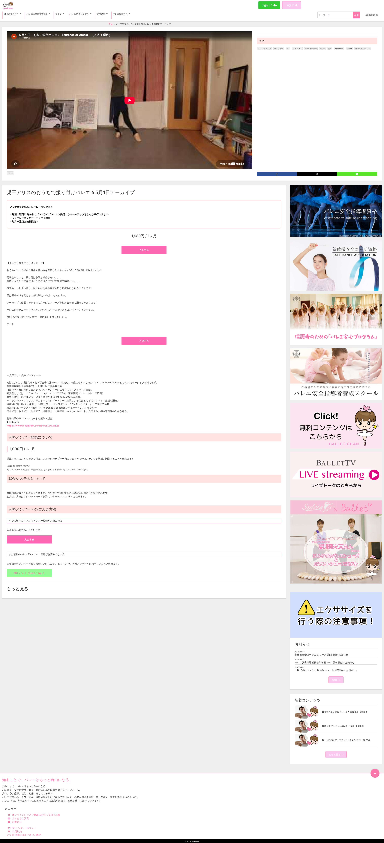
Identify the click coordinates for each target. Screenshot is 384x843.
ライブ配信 (278, 48)
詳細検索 (370, 14)
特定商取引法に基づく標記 (26, 835)
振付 (330, 48)
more (335, 679)
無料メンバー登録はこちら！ (29, 573)
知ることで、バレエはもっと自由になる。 (37, 780)
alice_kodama (311, 48)
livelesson (339, 48)
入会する (144, 249)
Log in (289, 5)
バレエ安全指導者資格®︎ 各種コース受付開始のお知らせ (325, 662)
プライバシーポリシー (24, 827)
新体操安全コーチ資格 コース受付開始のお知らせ (321, 654)
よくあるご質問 (20, 818)
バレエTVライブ (264, 48)
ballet (322, 48)
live (288, 48)
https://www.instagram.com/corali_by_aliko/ (33, 425)
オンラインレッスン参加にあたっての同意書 (36, 814)
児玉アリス (297, 48)
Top (110, 24)
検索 (356, 15)
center (349, 48)
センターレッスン (362, 48)
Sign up (266, 5)
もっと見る (335, 754)
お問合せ (17, 821)
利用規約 (17, 831)
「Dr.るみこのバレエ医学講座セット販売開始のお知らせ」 (326, 670)
